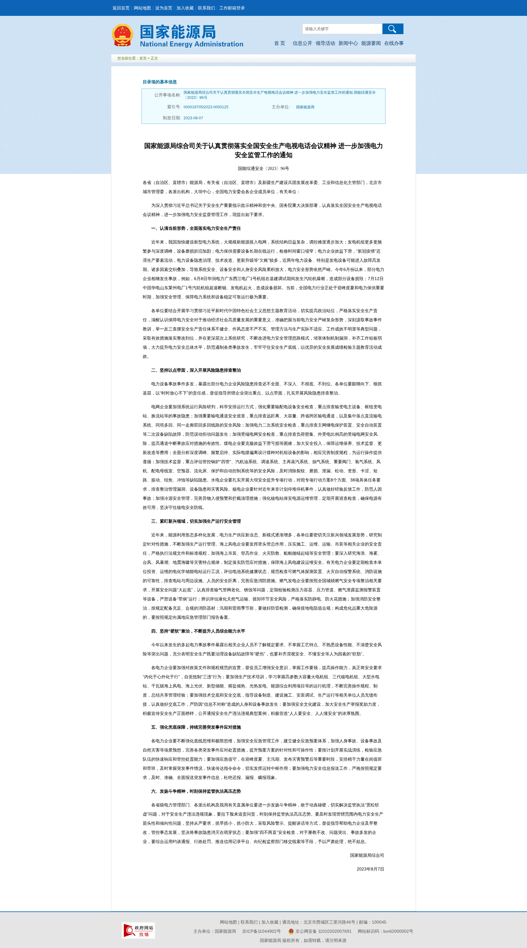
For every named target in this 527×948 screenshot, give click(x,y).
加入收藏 (185, 7)
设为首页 (163, 7)
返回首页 (121, 7)
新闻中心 (348, 43)
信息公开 (302, 43)
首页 (143, 58)
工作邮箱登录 (232, 7)
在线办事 (394, 43)
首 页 (279, 43)
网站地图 (142, 7)
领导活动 (325, 43)
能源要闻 (371, 43)
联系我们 (206, 7)
